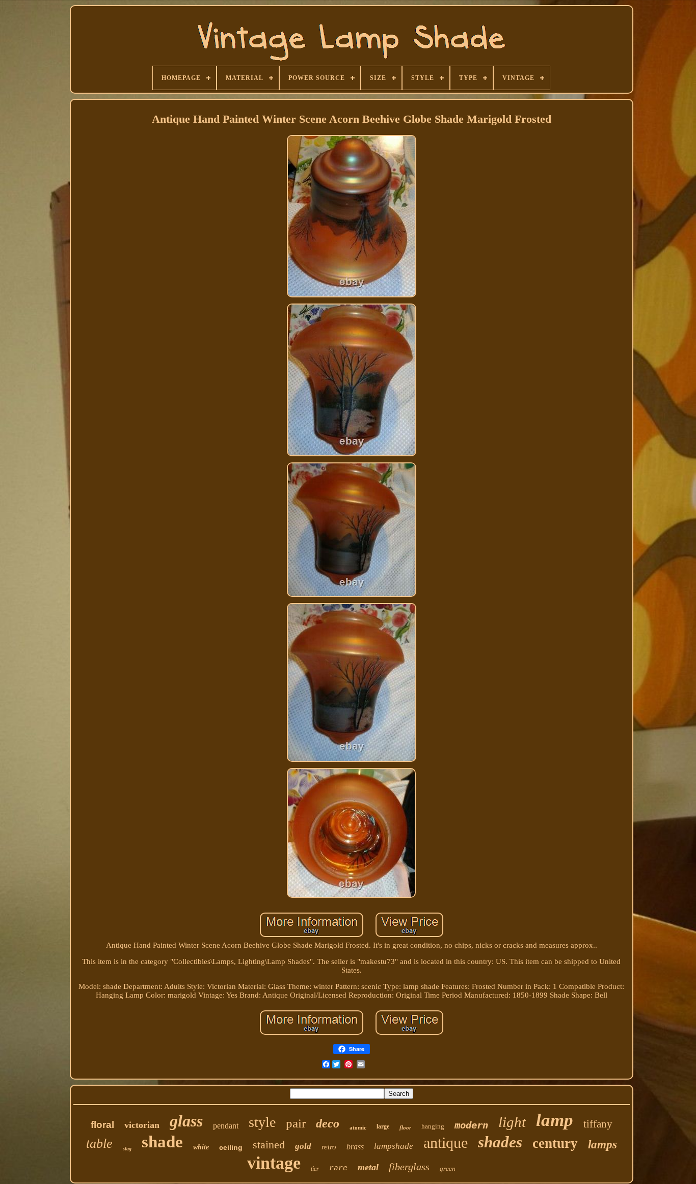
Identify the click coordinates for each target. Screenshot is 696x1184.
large (383, 1126)
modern (471, 1125)
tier (315, 1168)
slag (127, 1148)
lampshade (393, 1146)
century (555, 1143)
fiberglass (409, 1166)
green (448, 1168)
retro (329, 1147)
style (262, 1122)
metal (368, 1167)
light (512, 1122)
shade (162, 1142)
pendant (225, 1125)
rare (338, 1168)
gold (303, 1146)
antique (445, 1142)
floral (102, 1124)
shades (500, 1142)
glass (186, 1121)
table (99, 1143)
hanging (432, 1126)
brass (355, 1146)
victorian (141, 1125)
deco (327, 1123)
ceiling (231, 1147)
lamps (602, 1144)
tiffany (597, 1124)
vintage (274, 1162)
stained (269, 1144)
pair (296, 1123)
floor (405, 1127)
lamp (554, 1120)
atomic (358, 1127)
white (201, 1147)
